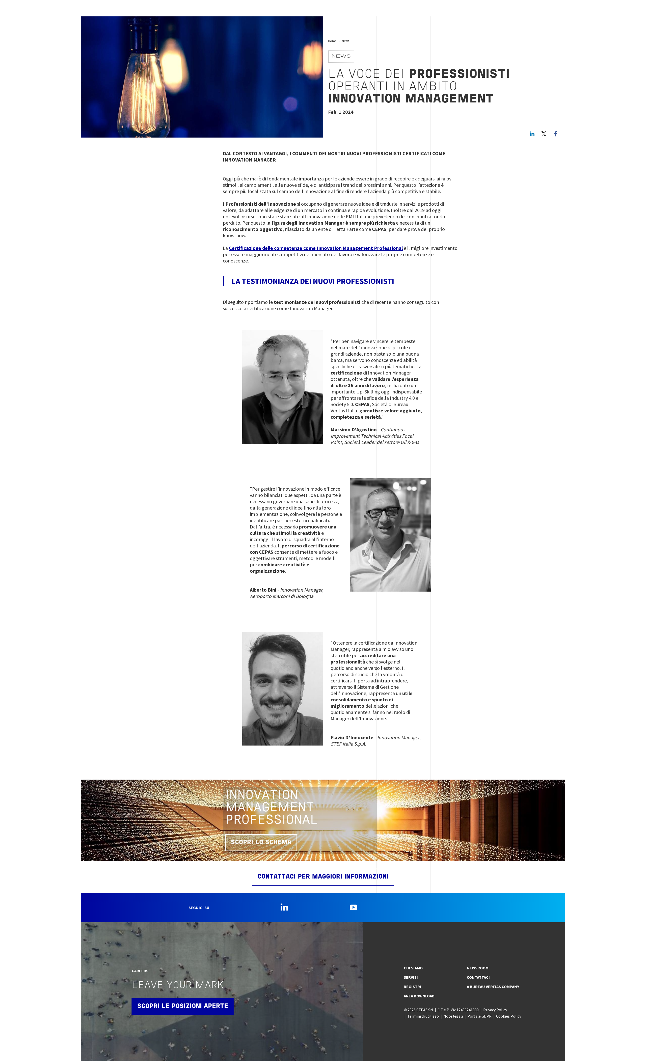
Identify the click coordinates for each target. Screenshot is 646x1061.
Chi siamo (413, 967)
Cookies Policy (508, 1016)
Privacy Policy (495, 1009)
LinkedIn (532, 134)
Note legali (453, 1016)
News (345, 41)
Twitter (544, 134)
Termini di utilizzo (423, 1016)
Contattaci (478, 977)
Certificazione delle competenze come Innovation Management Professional (316, 248)
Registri (412, 986)
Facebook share (555, 134)
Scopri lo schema (261, 842)
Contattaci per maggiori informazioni (323, 877)
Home (332, 41)
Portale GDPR (479, 1016)
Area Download (419, 995)
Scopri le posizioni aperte (182, 1006)
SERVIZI (411, 977)
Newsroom (478, 967)
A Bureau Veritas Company (493, 986)
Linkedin (284, 907)
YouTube (353, 907)
